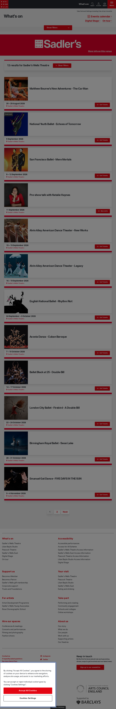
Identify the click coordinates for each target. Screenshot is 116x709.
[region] (28, 684)
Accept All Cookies (28, 691)
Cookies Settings (28, 698)
